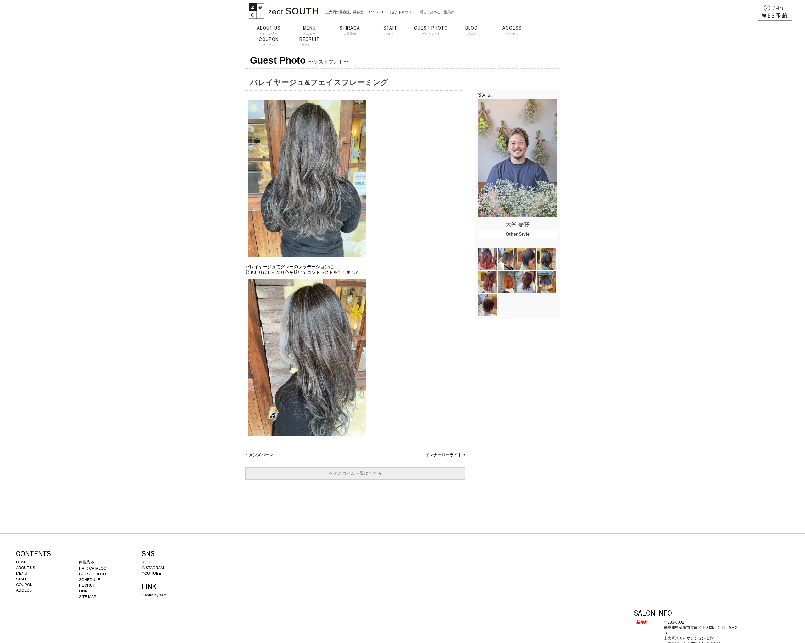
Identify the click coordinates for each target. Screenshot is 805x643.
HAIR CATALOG (92, 568)
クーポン (269, 41)
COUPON (24, 585)
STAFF (21, 579)
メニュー (309, 30)
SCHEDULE (89, 580)
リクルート (309, 41)
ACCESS (24, 590)
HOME (21, 562)
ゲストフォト (431, 30)
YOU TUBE (151, 573)
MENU (21, 573)
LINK (83, 591)
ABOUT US (25, 568)
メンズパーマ (261, 454)
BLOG (147, 562)
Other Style (518, 233)
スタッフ (390, 30)
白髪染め (350, 30)
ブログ (471, 30)
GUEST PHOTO (92, 574)
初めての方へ (268, 30)
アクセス (512, 30)
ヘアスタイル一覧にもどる (355, 473)
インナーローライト (443, 454)
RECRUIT (87, 585)
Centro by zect (154, 595)
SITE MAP (87, 597)
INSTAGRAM (153, 568)
